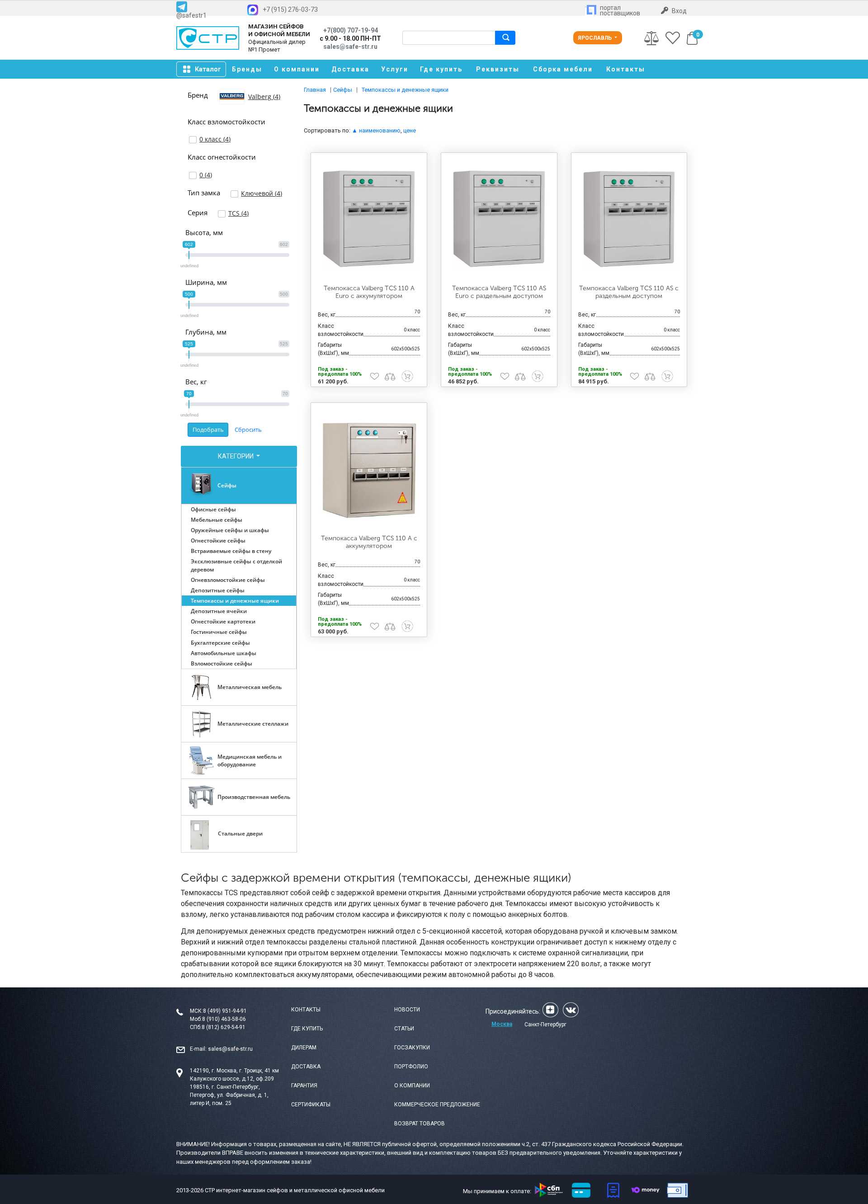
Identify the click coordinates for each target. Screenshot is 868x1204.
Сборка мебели (563, 69)
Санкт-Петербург (545, 1024)
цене (409, 130)
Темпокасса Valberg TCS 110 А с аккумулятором (369, 542)
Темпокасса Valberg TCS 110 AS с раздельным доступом (629, 292)
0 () (205, 174)
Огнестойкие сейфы (218, 540)
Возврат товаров (419, 1123)
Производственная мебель (253, 797)
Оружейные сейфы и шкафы (230, 530)
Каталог (208, 69)
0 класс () (215, 139)
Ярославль (595, 38)
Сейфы (226, 485)
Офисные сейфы (213, 509)
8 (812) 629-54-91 (223, 1027)
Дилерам (303, 1047)
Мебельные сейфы (216, 520)
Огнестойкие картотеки (223, 621)
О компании (297, 69)
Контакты (625, 69)
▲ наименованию (376, 130)
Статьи (404, 1028)
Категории (236, 456)
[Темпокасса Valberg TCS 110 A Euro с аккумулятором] (369, 219)
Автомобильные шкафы (223, 653)
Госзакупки (412, 1047)
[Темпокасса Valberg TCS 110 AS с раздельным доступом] (629, 219)
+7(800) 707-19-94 (350, 30)
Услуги (394, 69)
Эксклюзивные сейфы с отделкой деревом (236, 565)
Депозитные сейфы (218, 590)
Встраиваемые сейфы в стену (231, 551)
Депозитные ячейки (219, 611)
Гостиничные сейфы (219, 632)
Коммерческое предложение (437, 1104)
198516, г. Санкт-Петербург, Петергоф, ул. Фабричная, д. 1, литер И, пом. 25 (229, 1095)
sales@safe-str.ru (230, 1049)
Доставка (350, 69)
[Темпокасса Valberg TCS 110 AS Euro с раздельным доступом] (499, 219)
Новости (407, 1009)
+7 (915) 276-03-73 (290, 9)
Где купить (441, 69)
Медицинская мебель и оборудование (249, 760)
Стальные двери (240, 833)
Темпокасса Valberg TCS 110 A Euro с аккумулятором (369, 292)
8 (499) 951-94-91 (225, 1011)
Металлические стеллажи (252, 723)
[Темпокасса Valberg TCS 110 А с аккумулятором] (369, 469)
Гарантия (304, 1085)
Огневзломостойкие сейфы (228, 580)
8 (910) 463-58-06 (224, 1019)
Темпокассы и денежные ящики (235, 600)
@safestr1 (191, 15)
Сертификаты (310, 1104)
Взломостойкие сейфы (221, 663)
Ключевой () (261, 193)
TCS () (238, 213)
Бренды (247, 69)
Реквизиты (497, 69)
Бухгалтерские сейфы (220, 643)
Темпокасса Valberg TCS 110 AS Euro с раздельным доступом (499, 292)
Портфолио (411, 1066)
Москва (501, 1024)
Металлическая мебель (249, 687)
